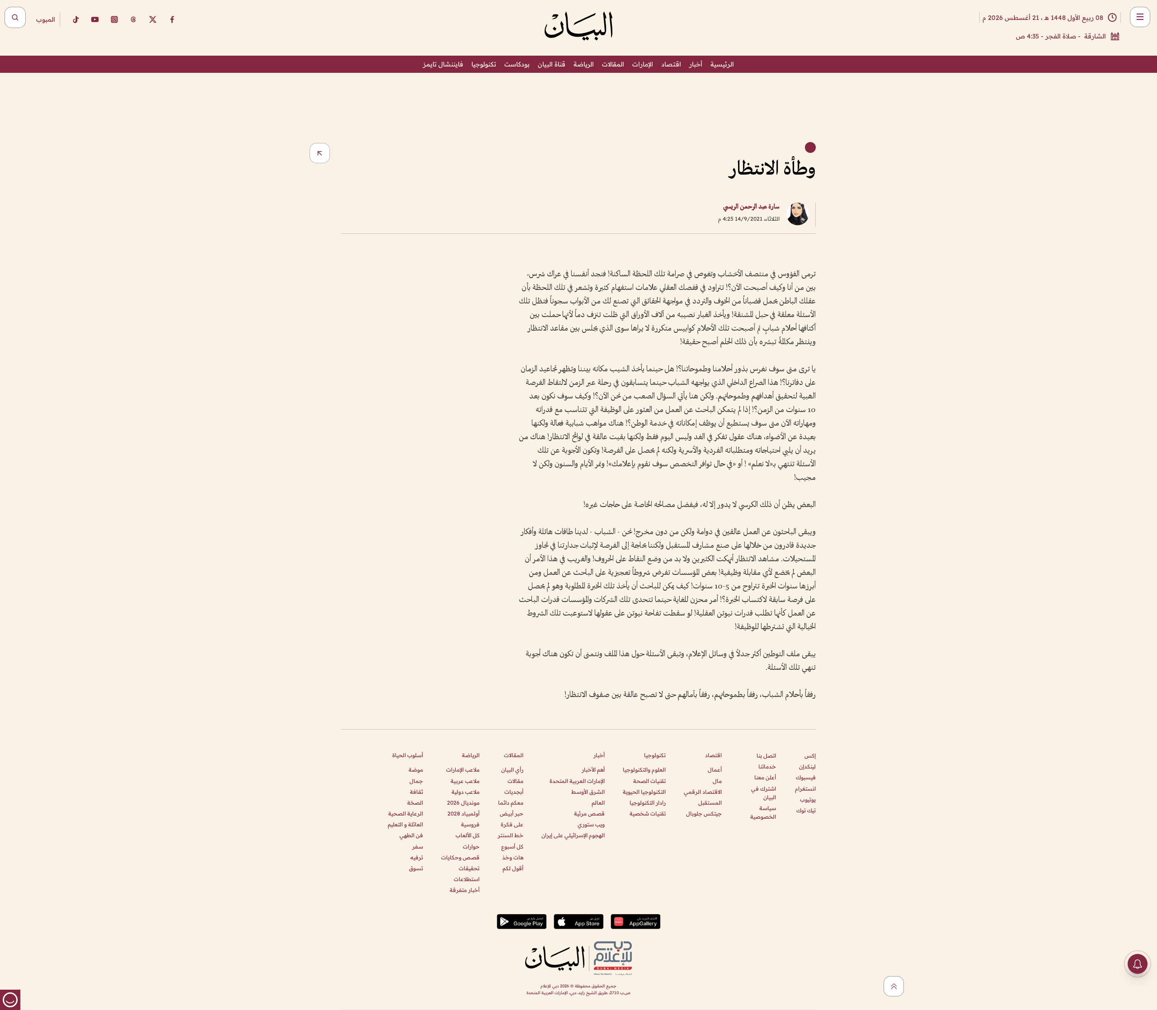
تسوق (416, 868)
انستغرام (805, 788)
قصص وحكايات (460, 857)
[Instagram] (114, 19)
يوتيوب (808, 799)
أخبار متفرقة (465, 890)
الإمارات (642, 64)
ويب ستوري (591, 824)
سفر (417, 846)
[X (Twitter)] (153, 19)
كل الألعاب (468, 835)
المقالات (613, 64)
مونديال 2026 (463, 802)
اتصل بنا (766, 755)
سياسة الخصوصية (763, 812)
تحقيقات (469, 868)
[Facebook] (172, 19)
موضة (416, 769)
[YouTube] (95, 19)
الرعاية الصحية (405, 813)
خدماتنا (767, 766)
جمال (416, 781)
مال (717, 781)
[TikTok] (75, 19)
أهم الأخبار (593, 769)
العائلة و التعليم (405, 824)
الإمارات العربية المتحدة (577, 781)
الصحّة (415, 802)
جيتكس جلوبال (704, 813)
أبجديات (513, 791)
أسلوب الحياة (407, 755)
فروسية (470, 824)
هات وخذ (512, 857)
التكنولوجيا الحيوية (644, 791)
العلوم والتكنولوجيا (644, 769)
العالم (598, 802)
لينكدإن (807, 766)
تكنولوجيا (483, 64)
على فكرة (512, 824)
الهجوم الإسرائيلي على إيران (573, 835)
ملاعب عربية (465, 781)
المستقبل (710, 802)
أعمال (715, 769)
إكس (810, 755)
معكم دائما (510, 802)
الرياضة (584, 64)
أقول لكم (513, 868)
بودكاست (517, 64)
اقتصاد (671, 64)
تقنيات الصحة (649, 781)
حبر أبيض (511, 813)
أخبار (695, 64)
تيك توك (806, 810)
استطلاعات (467, 879)
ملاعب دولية (466, 791)
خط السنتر (510, 835)
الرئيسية (722, 64)
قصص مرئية (589, 813)
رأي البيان (512, 769)
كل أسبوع (512, 846)
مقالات (515, 781)
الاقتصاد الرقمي (703, 791)
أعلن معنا (765, 777)
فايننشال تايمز (443, 64)
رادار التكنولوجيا (648, 802)
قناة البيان (551, 64)
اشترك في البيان (763, 793)
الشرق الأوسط (588, 791)
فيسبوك (806, 777)
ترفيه (416, 857)
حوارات (471, 846)
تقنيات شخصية (648, 813)
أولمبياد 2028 (463, 813)
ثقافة (416, 791)
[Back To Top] (894, 986)
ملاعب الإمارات (463, 769)
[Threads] (133, 19)
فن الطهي (411, 835)
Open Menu (1140, 17)
